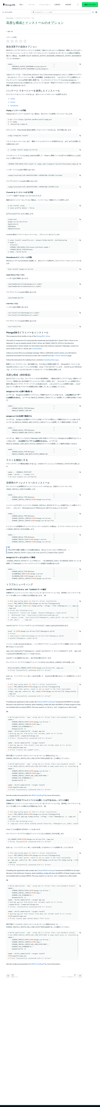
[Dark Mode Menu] (96, 12)
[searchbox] (61, 12)
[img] (7, 41)
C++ (33, 18)
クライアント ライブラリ (23, 18)
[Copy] (80, 64)
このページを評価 (11, 37)
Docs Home (9, 18)
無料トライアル (90, 5)
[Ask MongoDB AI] (93, 12)
